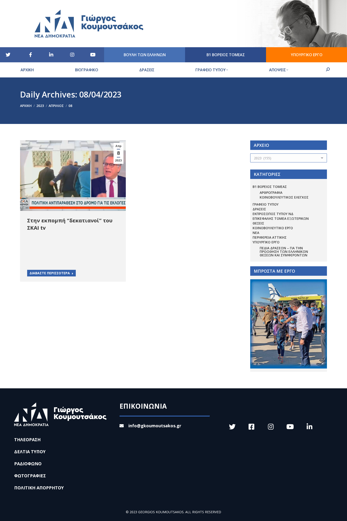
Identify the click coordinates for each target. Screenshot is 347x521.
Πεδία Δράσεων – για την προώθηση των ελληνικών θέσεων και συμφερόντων (284, 251)
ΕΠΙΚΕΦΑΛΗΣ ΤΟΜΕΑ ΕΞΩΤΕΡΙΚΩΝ (281, 218)
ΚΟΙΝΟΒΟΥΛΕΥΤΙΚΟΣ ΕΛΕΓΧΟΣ (284, 197)
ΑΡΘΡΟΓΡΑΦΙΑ (271, 192)
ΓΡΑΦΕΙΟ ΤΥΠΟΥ (266, 204)
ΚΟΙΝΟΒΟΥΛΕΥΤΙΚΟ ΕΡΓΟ (273, 228)
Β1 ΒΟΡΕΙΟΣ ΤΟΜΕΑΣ (270, 186)
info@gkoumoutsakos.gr (154, 425)
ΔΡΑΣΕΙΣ (259, 209)
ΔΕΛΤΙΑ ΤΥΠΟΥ (30, 451)
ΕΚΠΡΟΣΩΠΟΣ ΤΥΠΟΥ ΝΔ (273, 214)
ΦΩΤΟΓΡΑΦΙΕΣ (30, 476)
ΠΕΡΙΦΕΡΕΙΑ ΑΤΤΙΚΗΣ (270, 237)
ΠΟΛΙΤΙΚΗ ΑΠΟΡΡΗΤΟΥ (39, 488)
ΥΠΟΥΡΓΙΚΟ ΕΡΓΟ (266, 242)
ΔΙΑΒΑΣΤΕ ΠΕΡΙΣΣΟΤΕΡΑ (50, 273)
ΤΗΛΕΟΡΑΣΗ (27, 439)
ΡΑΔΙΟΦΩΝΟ (28, 463)
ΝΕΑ (256, 232)
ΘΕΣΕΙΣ (258, 223)
